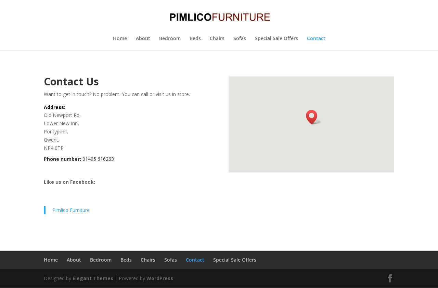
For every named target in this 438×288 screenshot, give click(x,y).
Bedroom (170, 38)
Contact (316, 38)
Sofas (239, 38)
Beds (195, 38)
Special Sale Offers (276, 38)
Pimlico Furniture (71, 210)
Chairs (217, 38)
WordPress (159, 278)
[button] (314, 117)
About (143, 38)
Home (120, 38)
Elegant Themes (93, 278)
